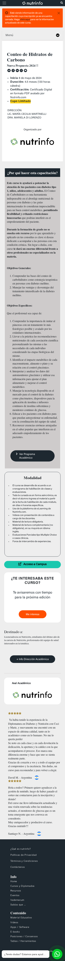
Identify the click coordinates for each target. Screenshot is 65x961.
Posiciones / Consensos (24, 936)
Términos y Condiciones (24, 861)
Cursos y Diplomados (22, 886)
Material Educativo (21, 918)
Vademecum (17, 900)
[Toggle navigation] (4, 3)
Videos (14, 922)
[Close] (59, 13)
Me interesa (32, 614)
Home (13, 881)
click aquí (25, 19)
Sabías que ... (18, 905)
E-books (15, 932)
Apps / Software (19, 927)
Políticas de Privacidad (23, 855)
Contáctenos (17, 867)
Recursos (15, 891)
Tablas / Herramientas (23, 941)
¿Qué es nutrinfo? (20, 849)
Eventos (14, 895)
